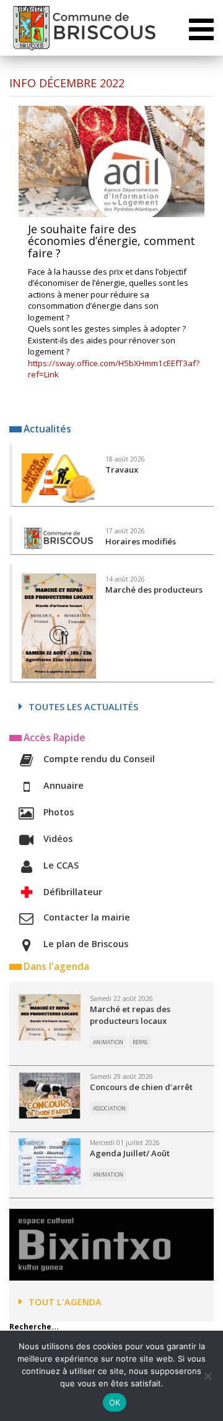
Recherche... (34, 1326)
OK (115, 1402)
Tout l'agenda (65, 1302)
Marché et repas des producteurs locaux (130, 1014)
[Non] (207, 1376)
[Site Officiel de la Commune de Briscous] (83, 28)
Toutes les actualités (83, 707)
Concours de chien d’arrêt (141, 1087)
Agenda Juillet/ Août (130, 1153)
